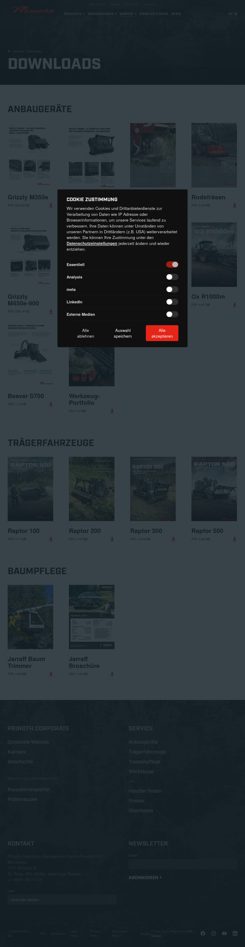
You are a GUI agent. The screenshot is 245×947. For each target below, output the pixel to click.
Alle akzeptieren (162, 333)
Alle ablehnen (85, 333)
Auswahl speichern (123, 333)
